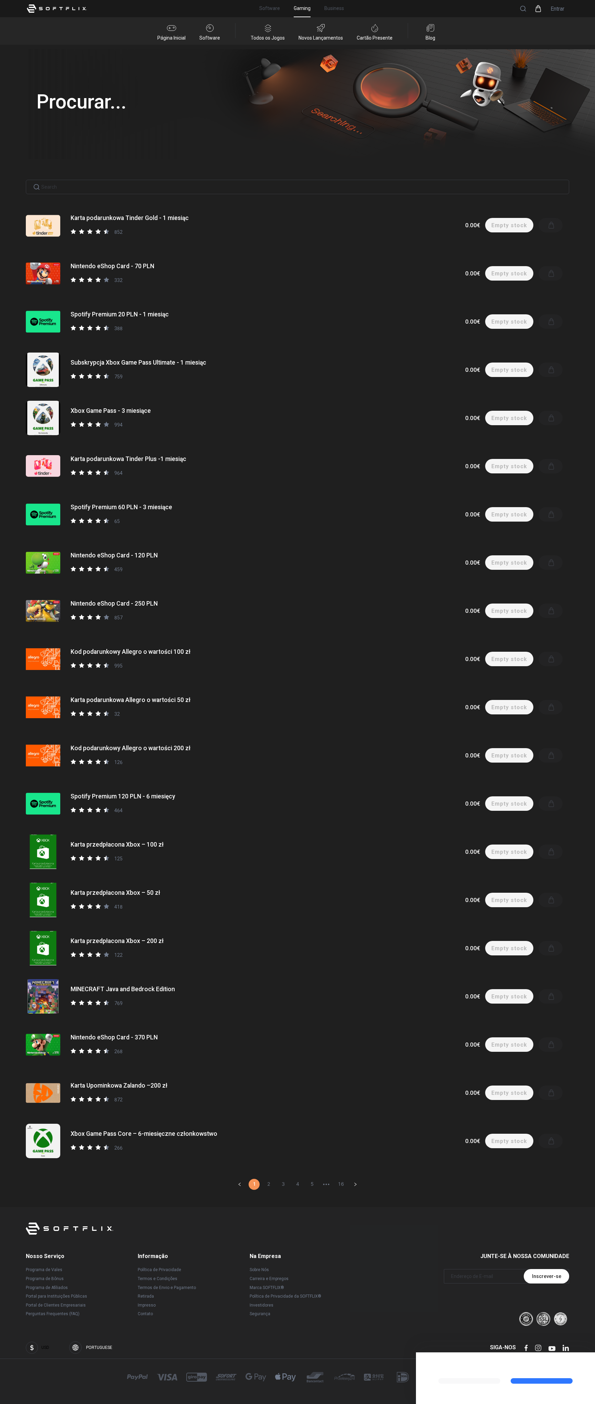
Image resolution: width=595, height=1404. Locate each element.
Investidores (261, 1305)
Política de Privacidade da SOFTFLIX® (285, 1296)
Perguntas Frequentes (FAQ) (53, 1313)
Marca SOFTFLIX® (267, 1287)
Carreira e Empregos (269, 1278)
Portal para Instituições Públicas (56, 1296)
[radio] (73, 231)
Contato (145, 1313)
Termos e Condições (157, 1278)
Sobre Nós (259, 1269)
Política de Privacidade (159, 1269)
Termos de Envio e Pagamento (167, 1287)
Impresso (147, 1305)
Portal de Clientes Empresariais (56, 1305)
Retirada (146, 1296)
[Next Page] (355, 1184)
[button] (523, 8)
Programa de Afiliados (47, 1287)
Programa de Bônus (45, 1278)
